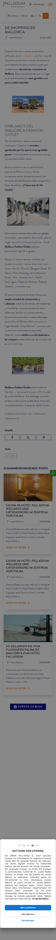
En (24, 845)
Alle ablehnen (28, 914)
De (33, 845)
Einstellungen (28, 920)
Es (19, 845)
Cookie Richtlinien (40, 899)
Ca (28, 845)
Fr (37, 845)
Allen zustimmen (28, 907)
